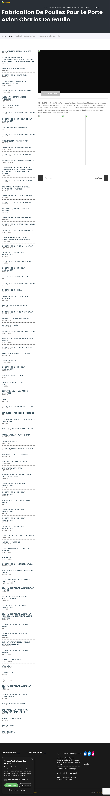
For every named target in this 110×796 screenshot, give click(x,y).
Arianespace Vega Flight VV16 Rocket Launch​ (15, 598)
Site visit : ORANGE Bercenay (14, 461)
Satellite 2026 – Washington (15, 68)
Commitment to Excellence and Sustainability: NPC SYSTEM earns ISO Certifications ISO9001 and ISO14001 (17, 170)
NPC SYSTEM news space (12, 468)
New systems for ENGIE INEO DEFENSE (18, 413)
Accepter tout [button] (11, 785)
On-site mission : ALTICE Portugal (17, 196)
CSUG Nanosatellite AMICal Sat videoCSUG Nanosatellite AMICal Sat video (17, 616)
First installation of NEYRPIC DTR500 (15, 383)
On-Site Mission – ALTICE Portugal (17, 564)
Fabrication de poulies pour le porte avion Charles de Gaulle (16, 238)
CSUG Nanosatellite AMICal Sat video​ (16, 626)
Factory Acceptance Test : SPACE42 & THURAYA (14, 83)
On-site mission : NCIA (12, 290)
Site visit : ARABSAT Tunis (13, 376)
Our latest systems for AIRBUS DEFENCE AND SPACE (16, 643)
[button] (18, 790)
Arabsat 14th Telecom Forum (15, 319)
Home (4, 36)
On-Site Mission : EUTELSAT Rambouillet (13, 254)
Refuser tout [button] (26, 785)
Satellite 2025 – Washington (15, 141)
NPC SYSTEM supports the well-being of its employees (16, 188)
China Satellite (8, 673)
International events (11, 659)
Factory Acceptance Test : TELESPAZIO (14, 98)
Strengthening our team (13, 703)
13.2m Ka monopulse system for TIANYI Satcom (16, 580)
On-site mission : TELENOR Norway (17, 231)
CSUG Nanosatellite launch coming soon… (14, 696)
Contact (97, 7)
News (88, 7)
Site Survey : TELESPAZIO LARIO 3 (16, 128)
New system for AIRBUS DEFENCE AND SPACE (18, 572)
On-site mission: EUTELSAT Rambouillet (13, 484)
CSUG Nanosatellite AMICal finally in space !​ (18, 589)
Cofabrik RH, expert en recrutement (18, 535)
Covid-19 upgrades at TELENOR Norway (15, 550)
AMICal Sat (7, 557)
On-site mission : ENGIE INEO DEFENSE (18, 406)
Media (80, 7)
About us (71, 7)
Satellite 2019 (8, 725)
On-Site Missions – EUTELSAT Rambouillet (14, 606)
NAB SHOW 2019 (8, 732)
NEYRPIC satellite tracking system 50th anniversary (17, 476)
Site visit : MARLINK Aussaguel (15, 455)
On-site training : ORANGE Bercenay (18, 448)
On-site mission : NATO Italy (14, 75)
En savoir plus (22, 775)
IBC (3, 679)
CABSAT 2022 (7, 400)
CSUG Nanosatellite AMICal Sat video (16, 634)
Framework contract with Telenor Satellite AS (18, 421)
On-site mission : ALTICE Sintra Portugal (16, 298)
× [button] (32, 759)
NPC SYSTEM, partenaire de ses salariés (15, 210)
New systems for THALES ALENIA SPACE (16, 502)
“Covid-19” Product (11, 542)
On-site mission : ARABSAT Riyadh (17, 180)
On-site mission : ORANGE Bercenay (18, 148)
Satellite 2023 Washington (14, 305)
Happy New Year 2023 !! (12, 325)
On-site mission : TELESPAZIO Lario (17, 90)
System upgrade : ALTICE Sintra (16, 435)
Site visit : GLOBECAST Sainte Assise (18, 428)
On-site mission (9, 360)
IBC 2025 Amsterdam (11, 106)
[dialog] (18, 775)
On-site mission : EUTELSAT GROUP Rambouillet (17, 120)
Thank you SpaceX (10, 442)
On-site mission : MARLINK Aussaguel (18, 112)
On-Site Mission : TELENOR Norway (17, 312)
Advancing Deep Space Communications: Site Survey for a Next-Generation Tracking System (18, 60)
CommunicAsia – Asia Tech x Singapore (15, 392)
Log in (86, 764)
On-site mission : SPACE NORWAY (16, 154)
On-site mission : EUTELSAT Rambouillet (13, 269)
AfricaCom (7, 666)
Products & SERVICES (55, 7)
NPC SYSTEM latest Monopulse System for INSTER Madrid (15, 711)
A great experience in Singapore (16, 51)
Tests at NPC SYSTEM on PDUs (15, 277)
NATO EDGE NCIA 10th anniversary (17, 354)
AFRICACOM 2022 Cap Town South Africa (17, 339)
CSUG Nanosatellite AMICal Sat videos (16, 652)
